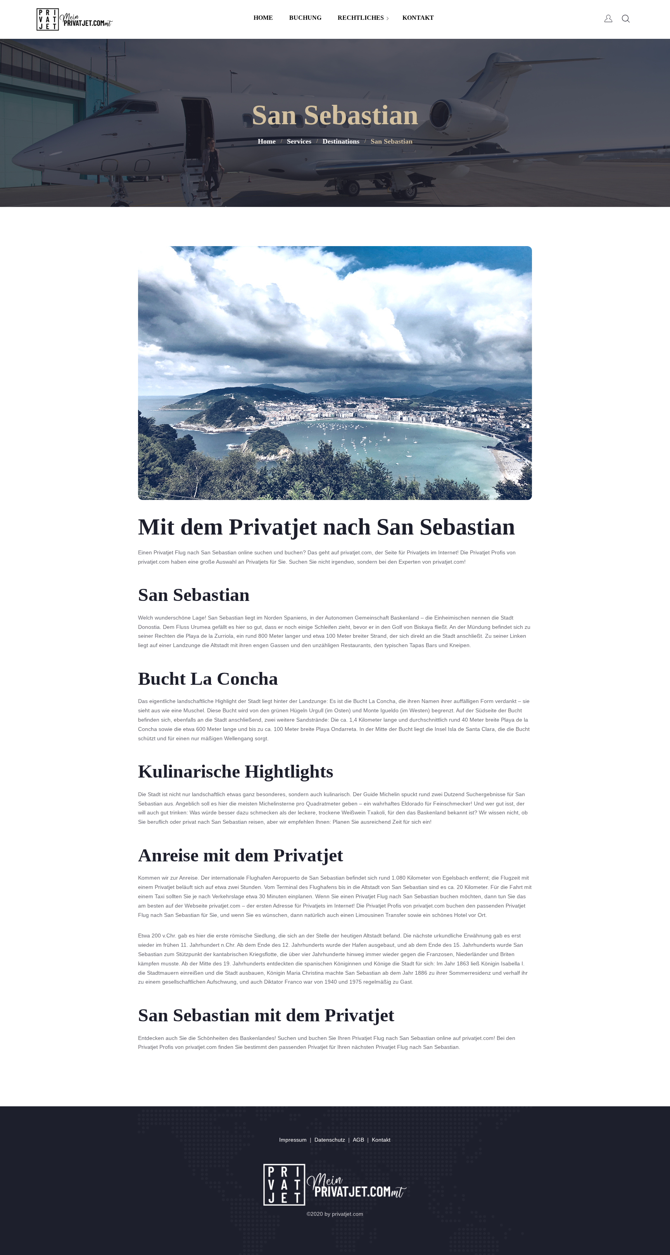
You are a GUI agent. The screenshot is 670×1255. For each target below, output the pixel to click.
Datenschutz (329, 1140)
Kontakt (381, 1140)
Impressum (293, 1140)
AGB (358, 1140)
